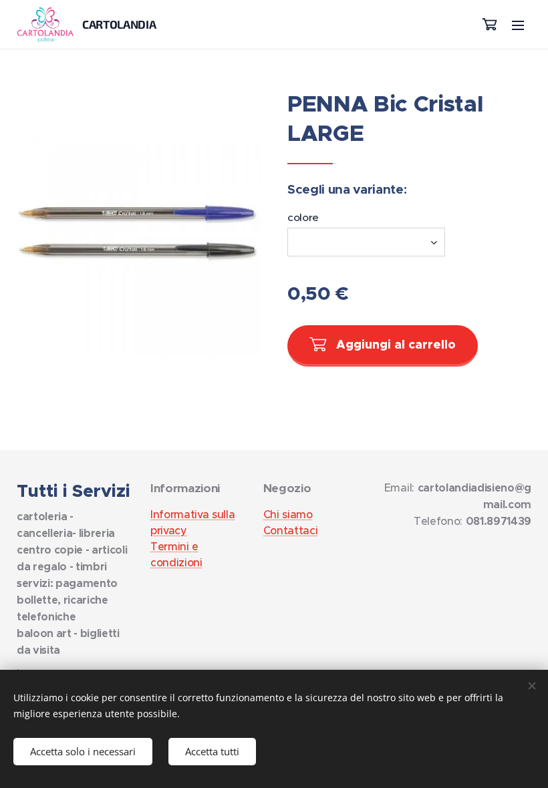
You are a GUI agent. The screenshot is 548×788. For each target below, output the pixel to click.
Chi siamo (288, 514)
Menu (518, 24)
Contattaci (290, 530)
